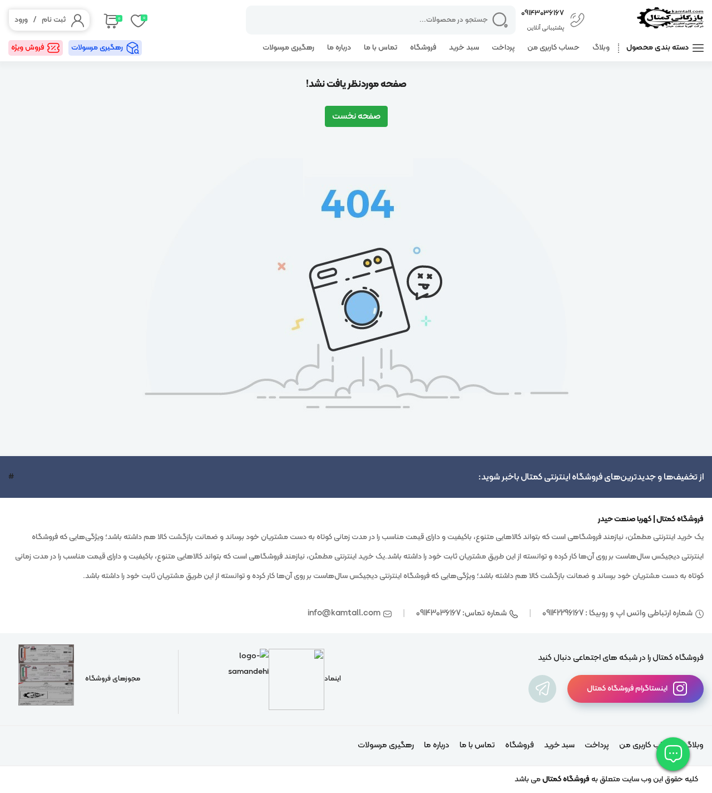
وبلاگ (601, 47)
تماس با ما (380, 47)
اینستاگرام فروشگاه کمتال (627, 688)
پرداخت (503, 47)
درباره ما (339, 47)
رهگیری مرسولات (288, 47)
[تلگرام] (542, 689)
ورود (21, 20)
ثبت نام (54, 20)
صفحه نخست (356, 116)
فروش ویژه (27, 47)
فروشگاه (423, 47)
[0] (110, 20)
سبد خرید (464, 47)
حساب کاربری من (553, 47)
